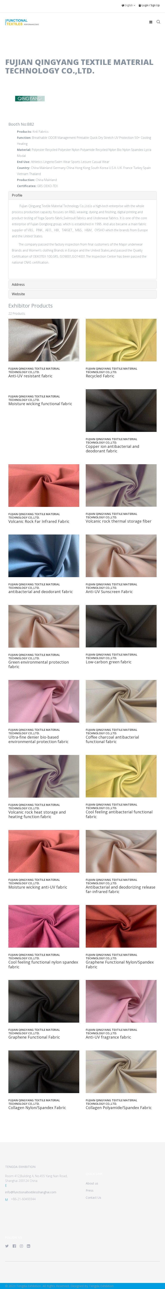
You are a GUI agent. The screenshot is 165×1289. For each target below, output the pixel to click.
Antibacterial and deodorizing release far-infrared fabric (120, 889)
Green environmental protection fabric (38, 664)
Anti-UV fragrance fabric (108, 1037)
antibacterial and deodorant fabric (40, 591)
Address (18, 284)
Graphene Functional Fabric (34, 1037)
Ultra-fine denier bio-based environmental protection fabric (38, 739)
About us (92, 1183)
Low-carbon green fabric (108, 661)
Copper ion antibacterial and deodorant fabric (112, 449)
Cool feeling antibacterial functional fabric (119, 814)
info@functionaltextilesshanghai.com (30, 1192)
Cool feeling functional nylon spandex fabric (43, 964)
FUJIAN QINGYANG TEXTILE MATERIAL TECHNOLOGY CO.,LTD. (34, 370)
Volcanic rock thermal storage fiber (118, 521)
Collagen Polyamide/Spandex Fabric (119, 1107)
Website (18, 294)
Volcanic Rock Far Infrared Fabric (38, 521)
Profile (17, 195)
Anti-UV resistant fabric (30, 375)
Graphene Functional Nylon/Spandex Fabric (120, 964)
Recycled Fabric (100, 375)
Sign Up (155, 5)
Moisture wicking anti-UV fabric (37, 887)
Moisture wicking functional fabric (40, 403)
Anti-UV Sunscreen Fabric (109, 591)
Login (145, 5)
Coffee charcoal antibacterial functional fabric (112, 739)
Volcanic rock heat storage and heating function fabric (37, 814)
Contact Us (93, 1197)
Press (89, 1190)
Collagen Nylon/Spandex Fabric (37, 1107)
